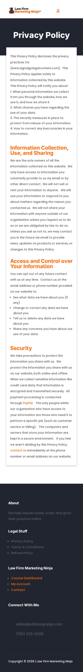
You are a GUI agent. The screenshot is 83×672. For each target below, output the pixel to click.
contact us (18, 450)
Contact (18, 590)
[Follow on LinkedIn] (11, 615)
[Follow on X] (27, 615)
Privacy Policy (22, 541)
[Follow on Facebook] (19, 615)
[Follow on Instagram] (35, 615)
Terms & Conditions (27, 547)
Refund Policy (22, 553)
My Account (20, 584)
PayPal (28, 403)
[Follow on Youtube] (43, 615)
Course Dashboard (26, 578)
